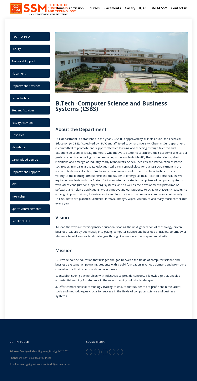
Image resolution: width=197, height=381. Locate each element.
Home (60, 8)
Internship (18, 196)
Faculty (16, 49)
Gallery (130, 8)
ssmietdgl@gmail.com (29, 364)
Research (18, 135)
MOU (15, 184)
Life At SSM (158, 8)
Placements (112, 8)
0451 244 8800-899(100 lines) (34, 357)
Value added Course (25, 159)
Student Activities (23, 110)
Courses (94, 8)
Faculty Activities (22, 123)
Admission (76, 8)
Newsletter (19, 147)
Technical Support (23, 61)
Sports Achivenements (26, 209)
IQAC (143, 8)
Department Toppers (26, 172)
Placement (19, 73)
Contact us (179, 8)
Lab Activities (20, 98)
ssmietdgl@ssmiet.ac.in (56, 364)
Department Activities (26, 86)
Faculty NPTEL (21, 221)
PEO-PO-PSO (21, 36)
